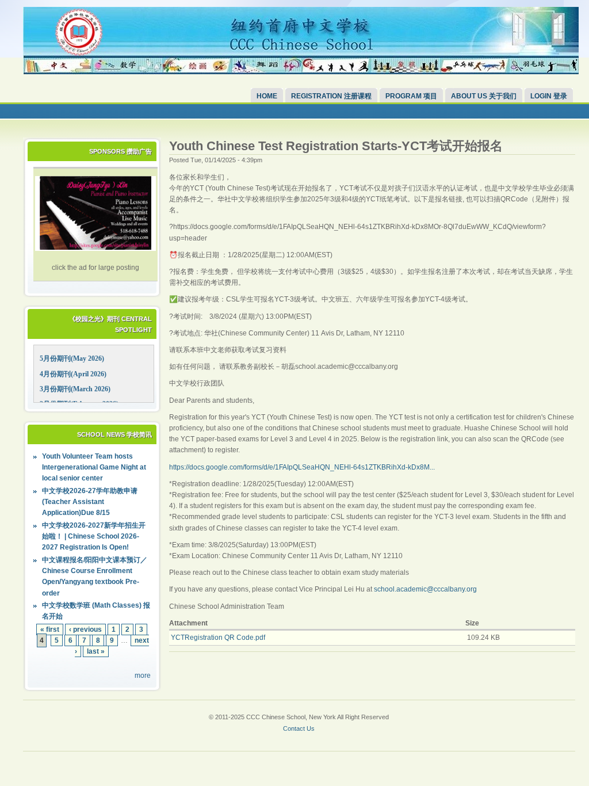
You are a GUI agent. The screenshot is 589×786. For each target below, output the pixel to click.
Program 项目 (411, 96)
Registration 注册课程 (331, 96)
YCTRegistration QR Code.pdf (218, 638)
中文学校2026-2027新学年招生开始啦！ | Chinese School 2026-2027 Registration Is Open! (94, 536)
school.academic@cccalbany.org (425, 589)
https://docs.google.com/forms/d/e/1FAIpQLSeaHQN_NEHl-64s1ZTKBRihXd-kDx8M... (302, 467)
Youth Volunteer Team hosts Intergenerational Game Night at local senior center (94, 467)
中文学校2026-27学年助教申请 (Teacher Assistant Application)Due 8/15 (89, 502)
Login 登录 (548, 96)
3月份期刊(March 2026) (75, 389)
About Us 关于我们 (484, 96)
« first (49, 629)
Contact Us (299, 728)
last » (96, 651)
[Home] (301, 72)
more (143, 675)
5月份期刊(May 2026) (72, 358)
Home (267, 96)
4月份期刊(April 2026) (73, 374)
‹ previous (85, 629)
